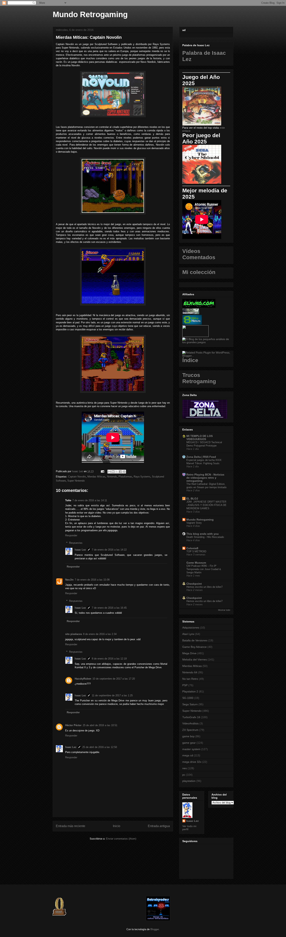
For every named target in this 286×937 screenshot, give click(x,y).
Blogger (154, 929)
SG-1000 (187, 697)
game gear (189, 742)
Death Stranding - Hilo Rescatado (205, 537)
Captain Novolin (77, 476)
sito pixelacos (73, 634)
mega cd (187, 755)
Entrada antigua (159, 826)
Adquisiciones (190, 627)
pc (183, 774)
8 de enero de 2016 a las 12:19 (109, 658)
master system (191, 749)
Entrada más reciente (70, 826)
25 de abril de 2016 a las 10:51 (100, 725)
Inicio (116, 826)
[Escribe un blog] (113, 472)
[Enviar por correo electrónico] (109, 472)
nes (184, 768)
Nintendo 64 (189, 672)
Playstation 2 (190, 691)
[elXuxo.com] (198, 306)
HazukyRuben (83, 678)
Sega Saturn (190, 704)
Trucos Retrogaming (199, 378)
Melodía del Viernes (194, 659)
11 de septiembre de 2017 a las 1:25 (112, 695)
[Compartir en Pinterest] (124, 472)
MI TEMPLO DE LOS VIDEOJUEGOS (199, 437)
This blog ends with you (202, 533)
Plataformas (125, 476)
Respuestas (75, 542)
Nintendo (112, 476)
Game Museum (196, 562)
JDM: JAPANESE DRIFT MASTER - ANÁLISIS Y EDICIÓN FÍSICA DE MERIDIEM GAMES (206, 505)
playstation (189, 780)
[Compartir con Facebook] (120, 472)
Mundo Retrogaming (90, 14)
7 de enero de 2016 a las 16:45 (109, 607)
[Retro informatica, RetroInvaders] (158, 919)
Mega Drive (189, 653)
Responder (71, 535)
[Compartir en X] (117, 472)
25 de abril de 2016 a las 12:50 (99, 747)
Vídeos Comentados (198, 254)
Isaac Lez (80, 549)
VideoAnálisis (190, 723)
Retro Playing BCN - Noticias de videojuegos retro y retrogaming (205, 477)
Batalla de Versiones (194, 640)
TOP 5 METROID (196, 551)
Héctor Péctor (73, 725)
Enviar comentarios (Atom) (121, 838)
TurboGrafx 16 (191, 717)
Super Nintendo (76, 480)
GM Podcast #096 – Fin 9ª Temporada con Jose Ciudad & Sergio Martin (203, 569)
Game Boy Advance (194, 646)
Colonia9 (192, 548)
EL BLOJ (192, 498)
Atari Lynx (188, 634)
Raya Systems (142, 476)
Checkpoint (194, 583)
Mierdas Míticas (96, 476)
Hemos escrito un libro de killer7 (204, 586)
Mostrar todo (224, 610)
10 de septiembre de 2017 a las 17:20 (113, 678)
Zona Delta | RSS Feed (201, 456)
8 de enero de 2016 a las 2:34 (100, 634)
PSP (185, 685)
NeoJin (69, 579)
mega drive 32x (191, 761)
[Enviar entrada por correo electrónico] (102, 471)
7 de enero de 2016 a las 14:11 (89, 500)
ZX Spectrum (190, 729)
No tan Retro (190, 678)
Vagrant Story (194, 522)
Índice (190, 360)
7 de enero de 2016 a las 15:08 (92, 579)
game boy (188, 736)
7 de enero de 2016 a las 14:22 (109, 549)
